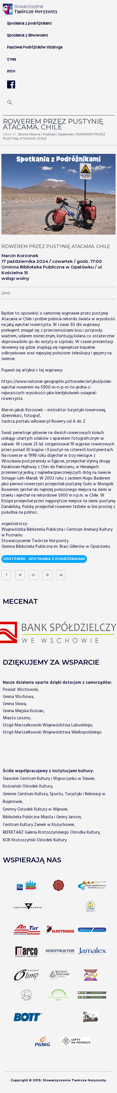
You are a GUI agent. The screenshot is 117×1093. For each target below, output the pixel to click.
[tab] (5, 293)
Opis (5, 293)
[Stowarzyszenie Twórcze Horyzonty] (30, 9)
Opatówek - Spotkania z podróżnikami (44, 559)
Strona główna (29, 134)
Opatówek (66, 134)
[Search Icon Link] (10, 104)
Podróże (49, 134)
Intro (11, 71)
